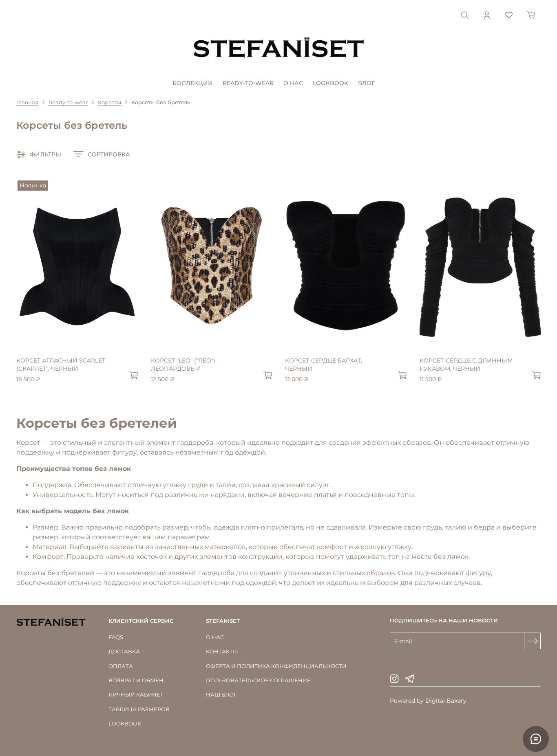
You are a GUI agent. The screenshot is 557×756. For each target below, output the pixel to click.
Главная (27, 102)
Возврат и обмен (136, 680)
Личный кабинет (136, 694)
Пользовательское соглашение (258, 680)
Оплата (120, 666)
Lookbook (330, 83)
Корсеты (109, 102)
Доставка (124, 651)
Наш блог (221, 694)
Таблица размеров (139, 709)
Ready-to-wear (248, 83)
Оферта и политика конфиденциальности (276, 666)
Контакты (222, 651)
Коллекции (192, 83)
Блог (366, 83)
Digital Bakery (445, 700)
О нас (293, 83)
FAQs (115, 637)
